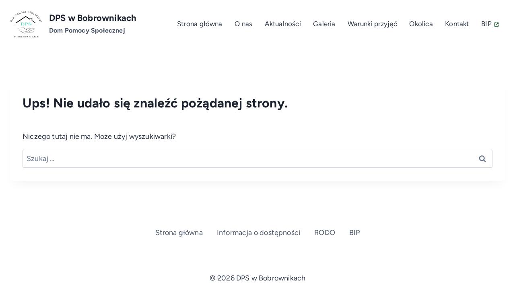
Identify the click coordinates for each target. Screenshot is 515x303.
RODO (324, 232)
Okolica (421, 24)
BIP (486, 24)
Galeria (324, 24)
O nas (243, 24)
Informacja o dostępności (258, 232)
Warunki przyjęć (372, 24)
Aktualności (283, 24)
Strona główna (199, 24)
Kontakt (457, 24)
